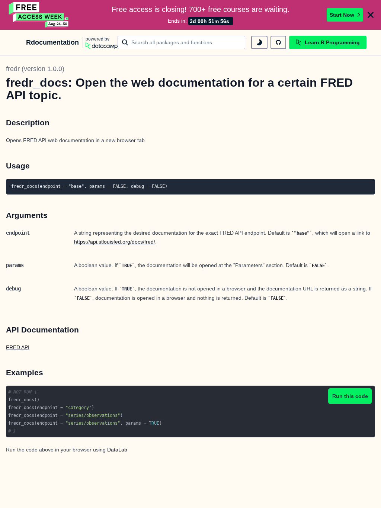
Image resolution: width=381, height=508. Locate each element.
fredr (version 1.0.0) (35, 69)
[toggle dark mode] (259, 42)
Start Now (342, 15)
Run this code (350, 396)
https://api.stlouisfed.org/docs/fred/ (114, 242)
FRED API (17, 347)
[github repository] (278, 42)
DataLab (117, 450)
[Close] (370, 14)
